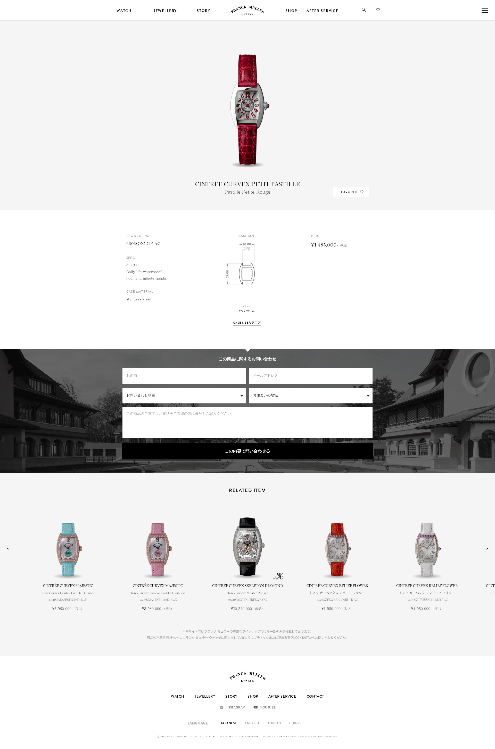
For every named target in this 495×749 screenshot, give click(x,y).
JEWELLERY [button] (165, 10)
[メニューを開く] (484, 10)
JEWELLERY (205, 696)
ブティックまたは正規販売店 (274, 637)
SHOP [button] (291, 10)
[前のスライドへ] (7, 548)
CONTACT (302, 637)
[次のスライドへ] (487, 548)
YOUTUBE (268, 707)
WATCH (177, 696)
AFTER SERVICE (282, 696)
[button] (363, 10)
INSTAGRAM (236, 707)
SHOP (253, 696)
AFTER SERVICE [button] (323, 10)
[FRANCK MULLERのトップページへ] (247, 14)
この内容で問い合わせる (247, 451)
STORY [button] (203, 10)
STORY (231, 696)
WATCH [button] (124, 10)
